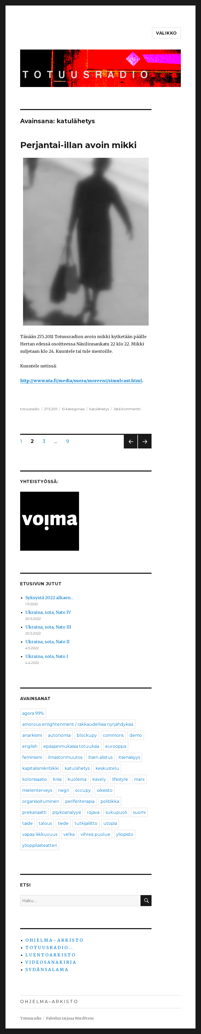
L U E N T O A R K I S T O (50, 954)
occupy (83, 790)
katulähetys (99, 409)
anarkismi (32, 735)
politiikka (109, 801)
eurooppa (115, 746)
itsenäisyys (129, 757)
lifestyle (120, 779)
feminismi (32, 757)
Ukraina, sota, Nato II (47, 641)
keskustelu (107, 768)
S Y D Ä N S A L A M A (46, 969)
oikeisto (105, 790)
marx (139, 779)
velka (69, 834)
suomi (139, 812)
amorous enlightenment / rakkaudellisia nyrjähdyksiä (77, 724)
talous (45, 823)
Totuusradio (30, 1018)
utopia (110, 823)
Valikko (166, 33)
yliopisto (124, 834)
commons (113, 735)
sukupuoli (116, 812)
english (29, 746)
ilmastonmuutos (65, 757)
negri (63, 790)
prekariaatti (34, 812)
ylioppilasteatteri (39, 845)
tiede (63, 823)
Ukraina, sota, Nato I (46, 656)
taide (27, 823)
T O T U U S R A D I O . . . (49, 947)
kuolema (77, 779)
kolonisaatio (34, 779)
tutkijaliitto (86, 823)
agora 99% (33, 713)
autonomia (59, 735)
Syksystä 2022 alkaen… (49, 597)
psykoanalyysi (66, 812)
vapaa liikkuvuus (39, 834)
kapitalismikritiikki (40, 768)
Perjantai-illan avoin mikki (78, 145)
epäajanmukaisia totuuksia (71, 746)
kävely (99, 779)
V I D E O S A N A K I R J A (50, 962)
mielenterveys (37, 790)
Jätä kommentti (127, 409)
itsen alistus (100, 757)
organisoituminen (40, 801)
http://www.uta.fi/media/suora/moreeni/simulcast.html (81, 380)
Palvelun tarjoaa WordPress (70, 1018)
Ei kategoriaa (73, 409)
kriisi (57, 779)
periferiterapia (79, 801)
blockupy (87, 735)
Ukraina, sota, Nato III (48, 627)
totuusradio (30, 409)
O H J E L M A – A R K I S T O (54, 940)
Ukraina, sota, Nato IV (48, 612)
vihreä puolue (95, 834)
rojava (93, 812)
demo (136, 735)
